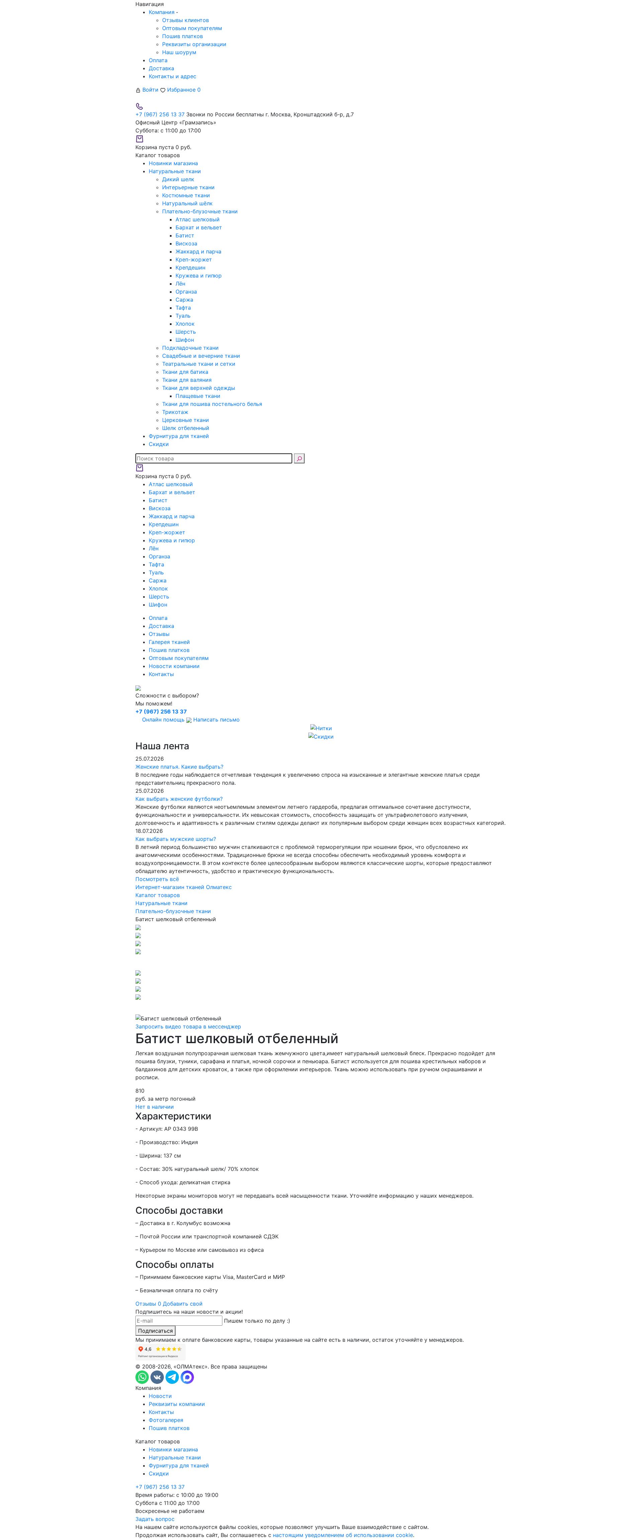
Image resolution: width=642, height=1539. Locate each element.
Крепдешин (190, 267)
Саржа (184, 299)
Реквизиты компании (177, 1404)
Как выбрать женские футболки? (179, 798)
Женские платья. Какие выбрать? (179, 766)
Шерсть (186, 331)
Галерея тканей (169, 642)
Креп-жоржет (194, 259)
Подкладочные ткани (190, 347)
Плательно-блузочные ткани (200, 211)
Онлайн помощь (163, 719)
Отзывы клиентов (185, 20)
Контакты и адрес (172, 76)
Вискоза (186, 243)
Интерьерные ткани (188, 187)
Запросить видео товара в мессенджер (188, 1026)
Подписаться (155, 1330)
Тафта (183, 307)
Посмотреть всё (157, 879)
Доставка (161, 68)
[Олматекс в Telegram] (173, 1376)
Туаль (183, 315)
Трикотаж (175, 412)
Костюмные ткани (186, 195)
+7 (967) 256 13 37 (160, 114)
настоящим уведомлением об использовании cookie (343, 1535)
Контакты (161, 674)
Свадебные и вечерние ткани (201, 355)
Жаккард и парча (198, 251)
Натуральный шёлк (187, 203)
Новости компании (174, 666)
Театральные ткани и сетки (198, 363)
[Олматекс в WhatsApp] (142, 1376)
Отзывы (159, 634)
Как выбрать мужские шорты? (175, 839)
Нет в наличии (154, 1106)
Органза (186, 291)
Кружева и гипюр (199, 275)
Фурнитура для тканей (179, 1465)
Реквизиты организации (194, 44)
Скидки (159, 1473)
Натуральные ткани (175, 1457)
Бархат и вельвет (199, 227)
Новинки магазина (173, 1449)
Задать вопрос (155, 1519)
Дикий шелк (178, 179)
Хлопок (185, 323)
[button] (321, 962)
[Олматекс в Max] (187, 1376)
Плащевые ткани (198, 396)
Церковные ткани (185, 420)
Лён (180, 283)
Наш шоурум (179, 52)
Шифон (185, 339)
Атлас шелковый (198, 219)
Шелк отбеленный (185, 428)
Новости (160, 1396)
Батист (185, 235)
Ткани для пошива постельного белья (212, 404)
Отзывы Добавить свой (169, 1303)
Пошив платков (182, 36)
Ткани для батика (185, 371)
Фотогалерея (166, 1420)
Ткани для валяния (187, 379)
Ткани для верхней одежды (198, 387)
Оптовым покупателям (192, 28)
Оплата (158, 60)
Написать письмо (216, 719)
